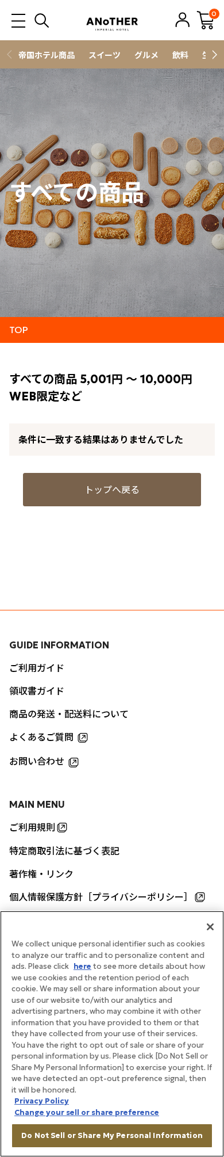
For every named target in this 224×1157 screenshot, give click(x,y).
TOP (18, 329)
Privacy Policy (41, 1101)
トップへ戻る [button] (112, 489)
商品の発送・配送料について (69, 714)
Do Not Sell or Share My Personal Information (112, 1135)
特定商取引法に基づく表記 (64, 851)
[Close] (210, 927)
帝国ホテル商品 (46, 55)
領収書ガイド (36, 691)
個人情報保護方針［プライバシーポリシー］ (101, 897)
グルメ (146, 55)
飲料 (180, 55)
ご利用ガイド (36, 668)
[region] (112, 1034)
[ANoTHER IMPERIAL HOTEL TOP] (112, 20)
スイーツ (104, 55)
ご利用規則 (32, 827)
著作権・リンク (41, 874)
